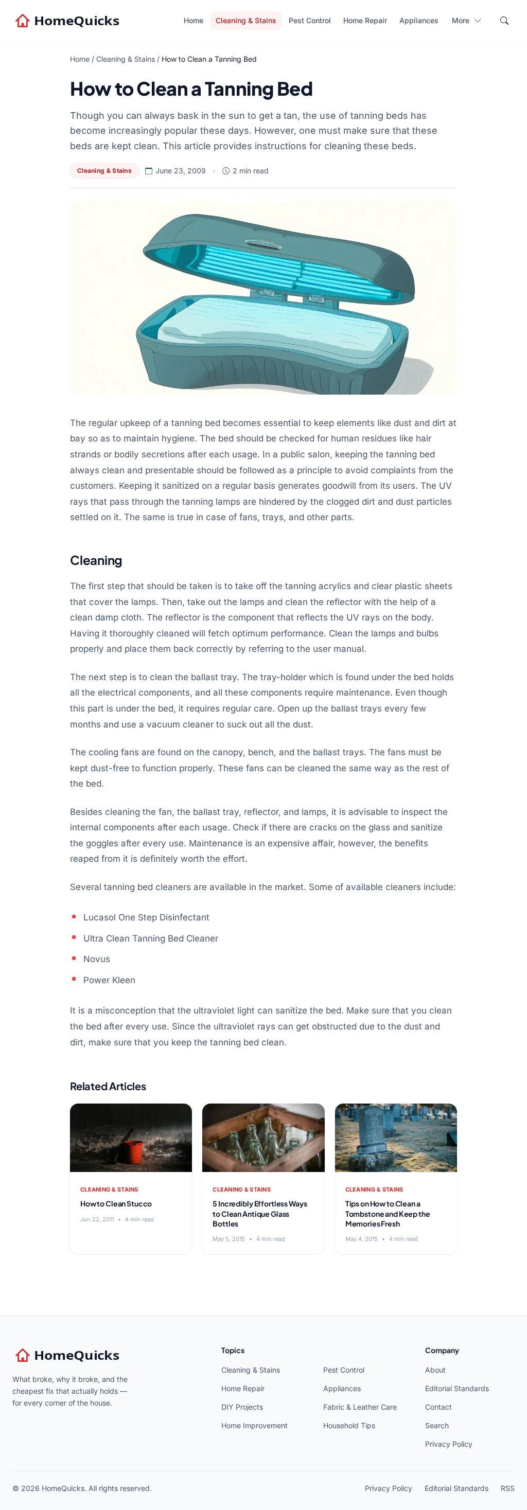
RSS (508, 1488)
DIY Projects (242, 1406)
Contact (438, 1406)
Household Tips (349, 1425)
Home (193, 20)
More (460, 20)
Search (437, 1425)
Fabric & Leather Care (360, 1406)
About (435, 1369)
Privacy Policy (448, 1444)
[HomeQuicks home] (68, 20)
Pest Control (310, 20)
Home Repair (365, 20)
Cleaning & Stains (246, 20)
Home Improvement (254, 1425)
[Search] (504, 20)
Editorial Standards (457, 1388)
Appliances (418, 20)
